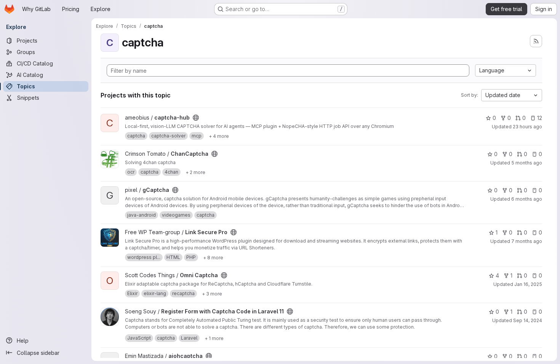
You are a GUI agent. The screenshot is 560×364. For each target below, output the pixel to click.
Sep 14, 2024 (527, 320)
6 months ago (526, 199)
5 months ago (526, 163)
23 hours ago (527, 126)
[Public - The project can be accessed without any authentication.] (196, 118)
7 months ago (526, 241)
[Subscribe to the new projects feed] (536, 41)
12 (539, 118)
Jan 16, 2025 (528, 284)
